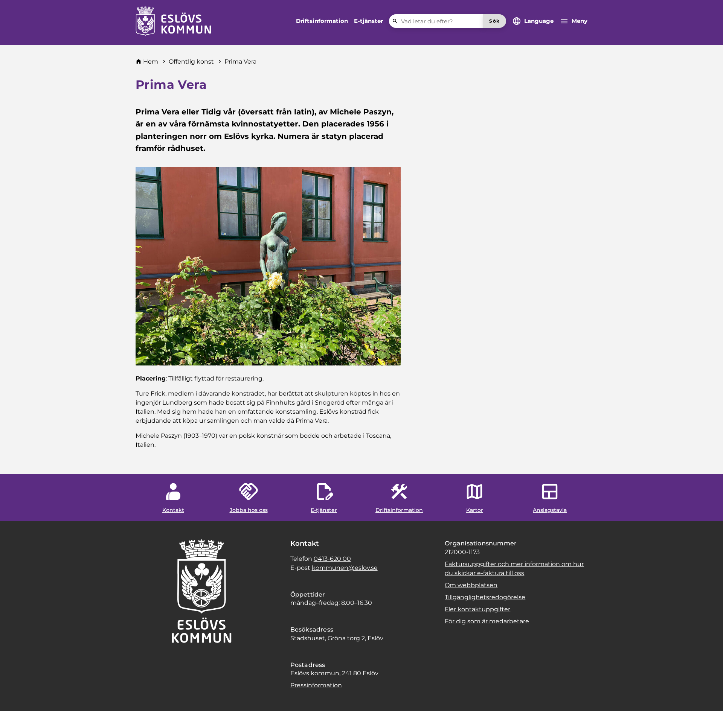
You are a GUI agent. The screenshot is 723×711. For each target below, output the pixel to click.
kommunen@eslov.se (345, 567)
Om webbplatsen (471, 585)
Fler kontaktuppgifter (477, 609)
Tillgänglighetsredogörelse (485, 597)
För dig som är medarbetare (487, 621)
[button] (15, 696)
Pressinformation (316, 685)
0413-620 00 (332, 558)
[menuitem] (322, 21)
